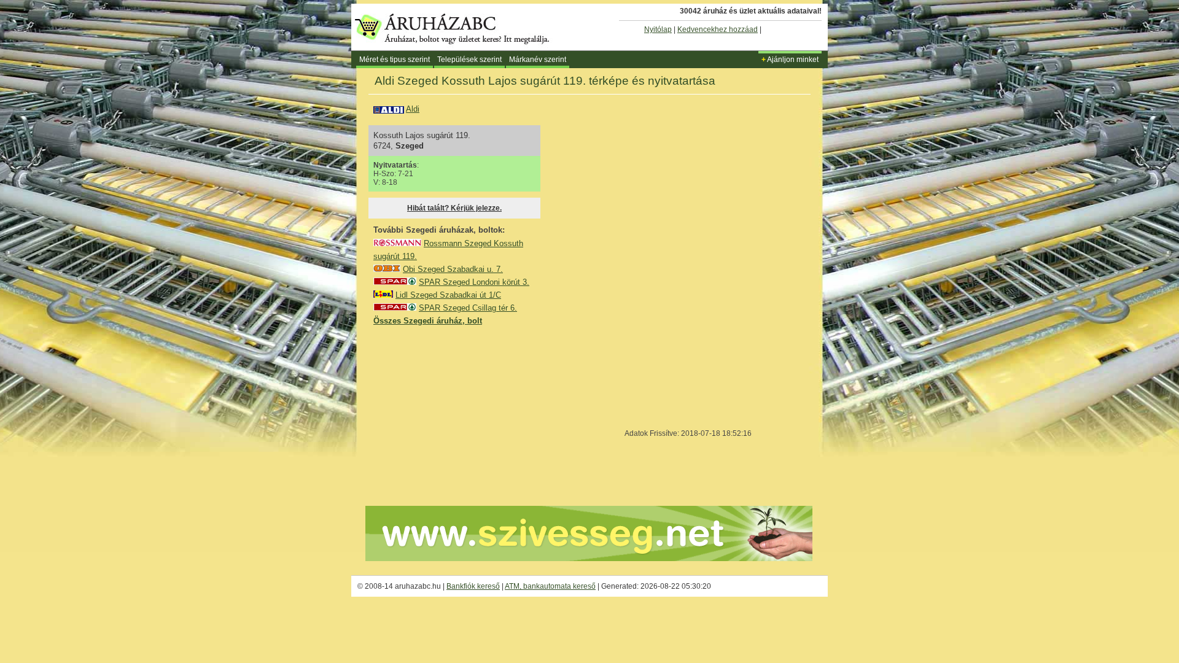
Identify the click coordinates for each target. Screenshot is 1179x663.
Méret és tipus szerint (394, 59)
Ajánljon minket (790, 59)
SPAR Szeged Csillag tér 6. (468, 307)
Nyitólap (658, 29)
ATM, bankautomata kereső (550, 586)
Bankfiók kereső (473, 586)
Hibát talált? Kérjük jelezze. (454, 208)
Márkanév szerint (537, 59)
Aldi (412, 109)
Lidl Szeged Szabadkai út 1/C (448, 295)
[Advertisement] (465, 415)
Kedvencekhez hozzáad (717, 29)
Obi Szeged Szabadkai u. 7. (453, 269)
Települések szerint (469, 59)
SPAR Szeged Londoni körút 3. (474, 282)
